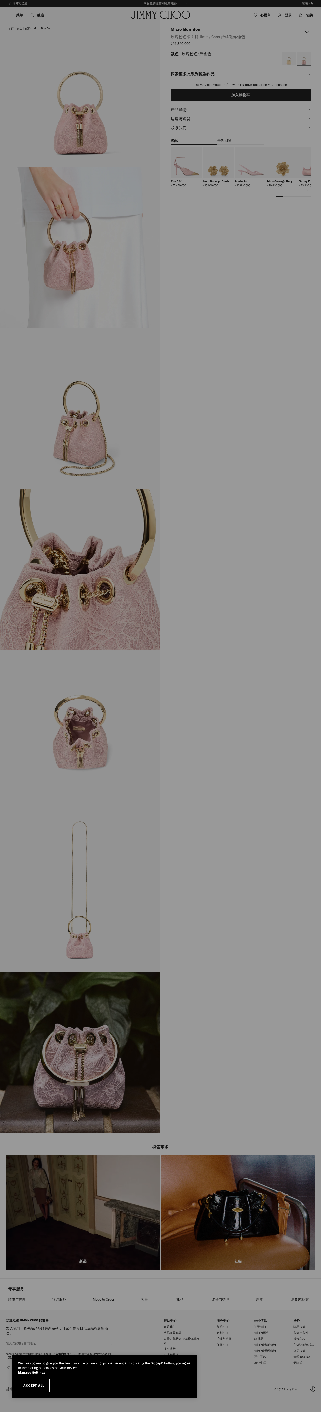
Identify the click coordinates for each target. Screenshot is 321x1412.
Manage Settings (31, 1372)
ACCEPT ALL (33, 1385)
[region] (104, 1376)
